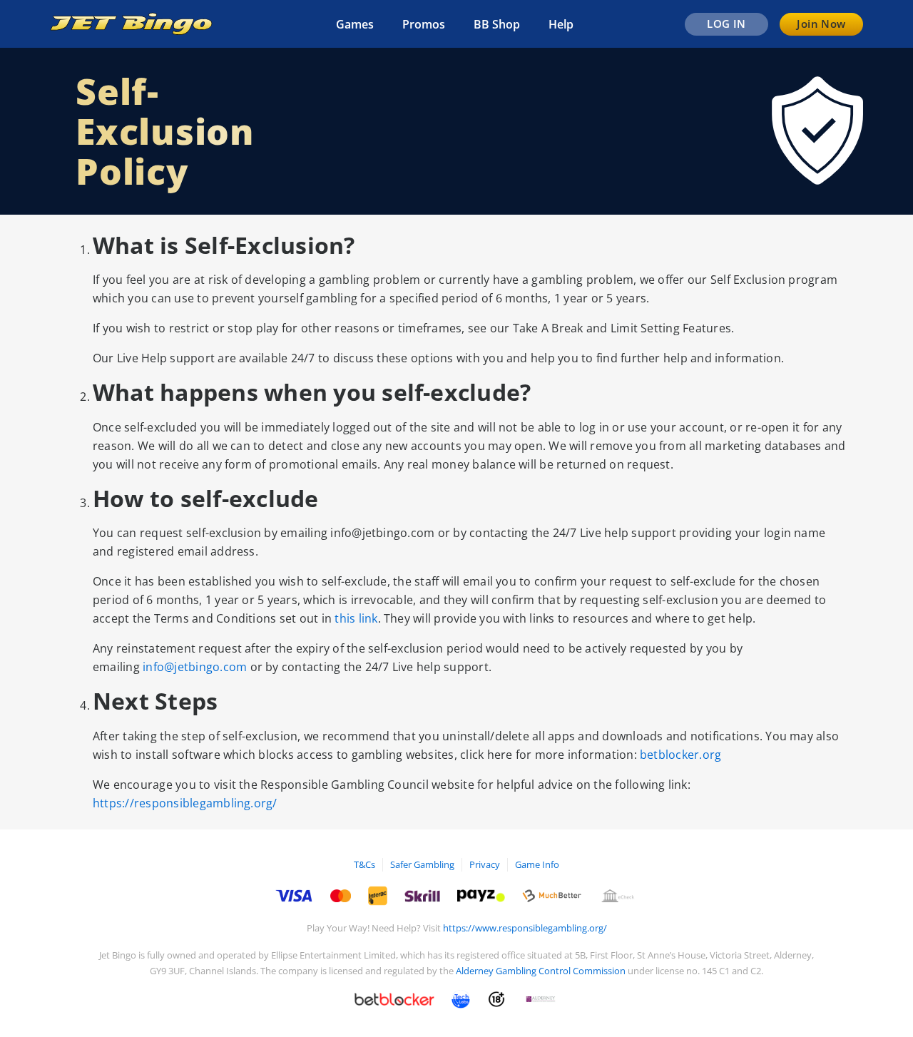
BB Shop (497, 24)
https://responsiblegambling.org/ (185, 803)
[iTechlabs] (461, 999)
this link (356, 618)
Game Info (537, 864)
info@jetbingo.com (195, 667)
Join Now (821, 23)
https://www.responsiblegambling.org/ (525, 927)
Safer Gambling (422, 864)
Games (355, 24)
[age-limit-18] (496, 999)
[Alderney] (540, 999)
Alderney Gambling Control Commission (541, 970)
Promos (423, 24)
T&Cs (364, 864)
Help (561, 24)
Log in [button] (726, 23)
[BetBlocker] (394, 999)
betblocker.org (680, 754)
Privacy (484, 864)
